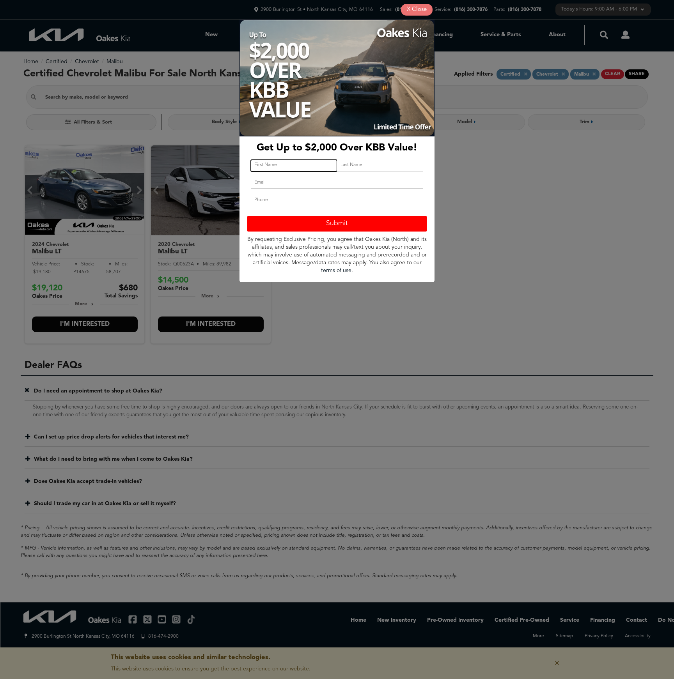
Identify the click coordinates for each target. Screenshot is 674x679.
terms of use (336, 270)
